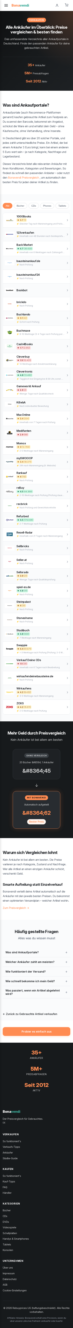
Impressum (9, 1273)
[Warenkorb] (66, 5)
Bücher (20, 205)
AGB (5, 1284)
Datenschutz (10, 1279)
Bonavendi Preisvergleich (23, 177)
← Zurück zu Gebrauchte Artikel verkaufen (30, 1014)
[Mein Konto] (57, 5)
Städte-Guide (10, 1158)
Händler (7, 1192)
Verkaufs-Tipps (11, 1146)
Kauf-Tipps (9, 1181)
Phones (47, 205)
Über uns (8, 1267)
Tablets (62, 205)
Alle (8, 205)
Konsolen (8, 1250)
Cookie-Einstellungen (15, 1290)
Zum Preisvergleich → (16, 908)
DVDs (6, 1221)
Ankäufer (8, 1152)
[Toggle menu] (6, 5)
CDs (33, 205)
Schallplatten (10, 1233)
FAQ (5, 1187)
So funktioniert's (12, 1141)
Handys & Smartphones (16, 1238)
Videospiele (9, 1227)
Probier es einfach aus (37, 1031)
